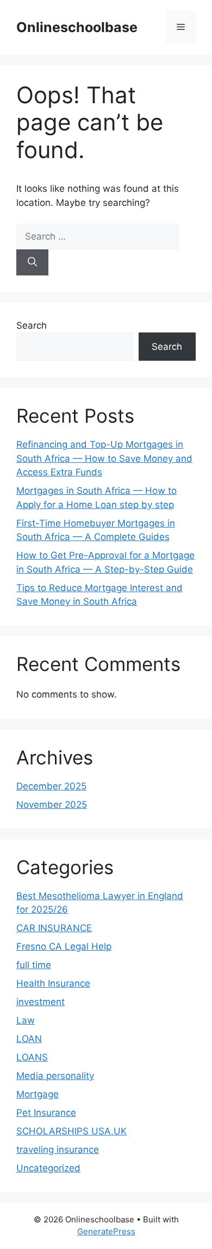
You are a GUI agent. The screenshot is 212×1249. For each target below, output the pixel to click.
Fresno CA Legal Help (63, 946)
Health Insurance (53, 983)
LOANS (32, 1057)
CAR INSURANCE (54, 927)
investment (40, 1001)
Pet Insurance (46, 1112)
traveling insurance (57, 1149)
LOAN (29, 1038)
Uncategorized (48, 1168)
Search (31, 325)
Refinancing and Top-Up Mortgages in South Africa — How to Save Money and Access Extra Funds (104, 458)
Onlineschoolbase (77, 27)
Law (25, 1020)
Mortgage (37, 1094)
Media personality (55, 1075)
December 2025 (51, 786)
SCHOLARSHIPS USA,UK (71, 1131)
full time (33, 964)
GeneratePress (106, 1231)
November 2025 (51, 804)
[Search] (32, 262)
